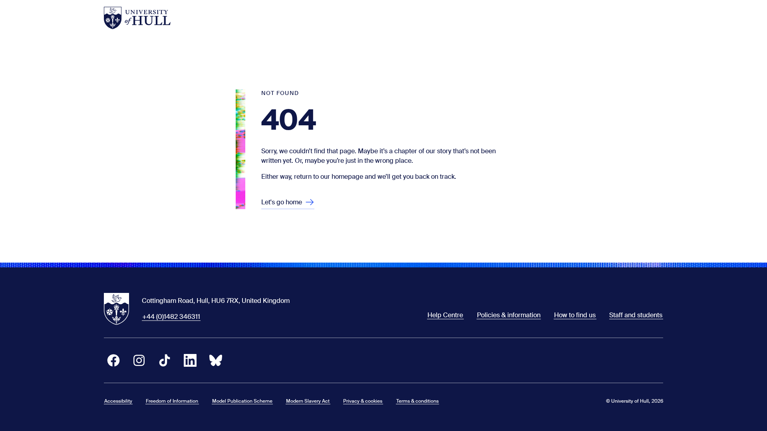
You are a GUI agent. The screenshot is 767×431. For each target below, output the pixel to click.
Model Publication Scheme (242, 401)
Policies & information (508, 315)
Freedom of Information (172, 401)
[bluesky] (215, 360)
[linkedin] (190, 360)
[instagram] (139, 360)
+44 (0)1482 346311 (171, 316)
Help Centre (445, 315)
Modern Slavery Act (308, 401)
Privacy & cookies (362, 401)
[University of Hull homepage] (137, 18)
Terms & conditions (417, 401)
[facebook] (113, 360)
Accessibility (118, 401)
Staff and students (635, 315)
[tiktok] (164, 360)
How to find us (575, 315)
